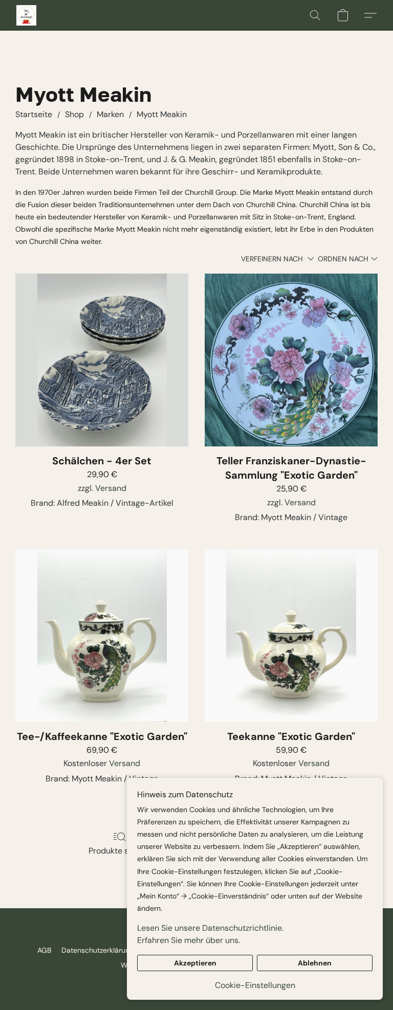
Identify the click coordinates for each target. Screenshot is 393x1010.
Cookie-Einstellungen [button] (255, 985)
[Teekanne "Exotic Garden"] (291, 635)
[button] (26, 15)
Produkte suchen (120, 850)
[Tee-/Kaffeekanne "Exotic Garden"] (101, 635)
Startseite (33, 114)
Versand (110, 488)
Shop (74, 114)
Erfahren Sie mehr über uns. (188, 940)
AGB (44, 950)
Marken (110, 114)
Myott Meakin (162, 114)
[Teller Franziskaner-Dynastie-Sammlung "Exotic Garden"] (291, 360)
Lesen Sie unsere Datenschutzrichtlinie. (210, 928)
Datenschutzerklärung (97, 950)
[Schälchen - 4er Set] (101, 360)
